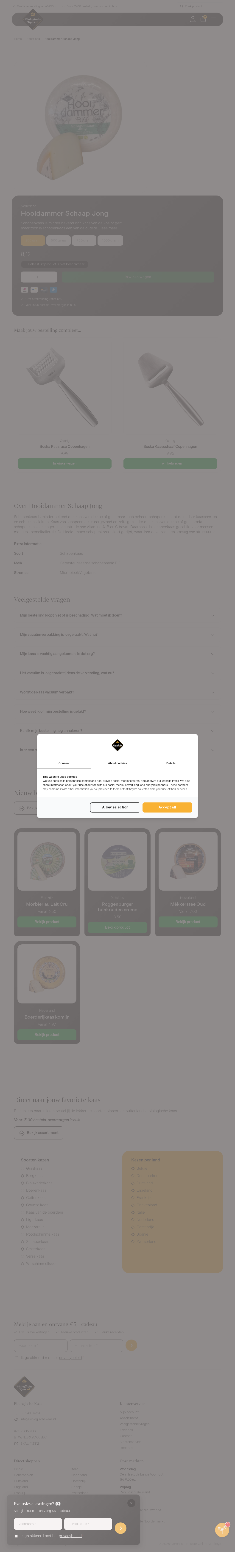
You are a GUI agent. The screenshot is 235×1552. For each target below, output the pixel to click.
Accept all (167, 807)
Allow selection (115, 807)
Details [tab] (171, 763)
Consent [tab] (64, 763)
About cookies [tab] (117, 763)
